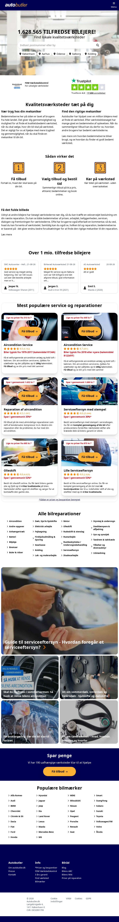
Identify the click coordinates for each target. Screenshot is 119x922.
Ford (13, 832)
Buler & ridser (16, 552)
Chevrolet (15, 811)
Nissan (73, 805)
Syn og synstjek (101, 534)
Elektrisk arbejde (43, 526)
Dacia (13, 821)
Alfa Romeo (16, 795)
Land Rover (44, 816)
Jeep (41, 805)
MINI (72, 795)
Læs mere (6, 234)
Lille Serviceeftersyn (78, 470)
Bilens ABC (67, 871)
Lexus (41, 821)
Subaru (99, 805)
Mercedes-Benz (46, 832)
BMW (13, 805)
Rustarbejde (69, 536)
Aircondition (15, 521)
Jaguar (42, 800)
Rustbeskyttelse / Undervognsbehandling (75, 543)
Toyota (99, 816)
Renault (74, 826)
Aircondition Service (18, 345)
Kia (40, 811)
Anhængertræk (17, 531)
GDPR (88, 898)
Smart (99, 795)
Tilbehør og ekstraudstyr (99, 546)
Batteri (12, 536)
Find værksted (42, 878)
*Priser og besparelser (46, 867)
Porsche (74, 821)
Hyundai (43, 795)
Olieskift (10, 470)
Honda (14, 837)
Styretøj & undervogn (104, 521)
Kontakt (12, 874)
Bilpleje (12, 542)
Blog (64, 867)
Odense (61, 53)
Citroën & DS (17, 816)
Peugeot (74, 816)
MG (40, 837)
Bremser (13, 547)
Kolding (92, 53)
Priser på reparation (71, 878)
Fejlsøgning (41, 531)
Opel (72, 811)
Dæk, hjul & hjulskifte (46, 521)
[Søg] (97, 45)
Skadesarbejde (70, 555)
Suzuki (99, 811)
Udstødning (99, 553)
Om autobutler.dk (16, 867)
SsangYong (101, 800)
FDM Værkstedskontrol (46, 871)
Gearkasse (40, 545)
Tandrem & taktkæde (104, 539)
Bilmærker (40, 881)
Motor (66, 521)
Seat (72, 832)
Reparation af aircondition (23, 409)
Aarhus (46, 53)
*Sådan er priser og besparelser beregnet (59, 499)
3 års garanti (41, 874)
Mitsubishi (75, 800)
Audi (13, 800)
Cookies (78, 898)
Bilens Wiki (67, 874)
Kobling (39, 550)
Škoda (99, 832)
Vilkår (68, 898)
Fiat (12, 826)
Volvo (99, 826)
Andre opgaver (16, 526)
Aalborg (76, 53)
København (28, 53)
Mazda (42, 826)
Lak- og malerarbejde (45, 555)
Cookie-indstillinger (57, 900)
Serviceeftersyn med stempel (85, 409)
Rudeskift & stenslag (73, 531)
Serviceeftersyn (71, 550)
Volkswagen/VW (104, 821)
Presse (11, 871)
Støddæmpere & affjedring (101, 528)
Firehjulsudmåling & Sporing (45, 538)
